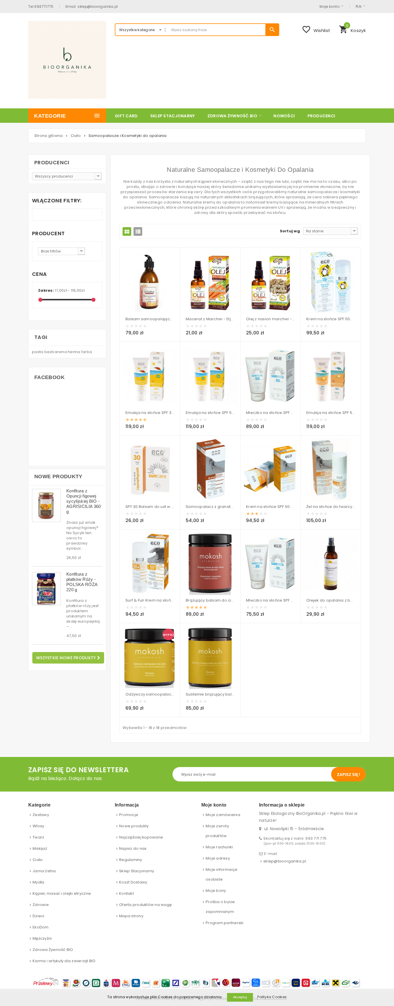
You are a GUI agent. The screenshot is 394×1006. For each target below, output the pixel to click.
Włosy (38, 826)
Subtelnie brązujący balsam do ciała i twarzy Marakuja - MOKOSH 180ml (210, 694)
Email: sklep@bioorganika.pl (91, 6)
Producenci (52, 162)
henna (74, 352)
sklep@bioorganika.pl (284, 861)
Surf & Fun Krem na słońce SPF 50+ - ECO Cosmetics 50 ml (149, 600)
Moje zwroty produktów (217, 831)
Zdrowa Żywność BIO (53, 949)
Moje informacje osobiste (221, 874)
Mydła (38, 882)
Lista (138, 231)
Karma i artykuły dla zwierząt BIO (64, 961)
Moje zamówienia (223, 814)
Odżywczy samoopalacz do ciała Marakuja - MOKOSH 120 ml (149, 694)
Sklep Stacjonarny (136, 871)
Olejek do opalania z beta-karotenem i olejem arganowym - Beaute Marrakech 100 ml (330, 600)
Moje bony (216, 890)
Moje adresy (218, 858)
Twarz (38, 837)
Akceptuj (240, 997)
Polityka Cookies (272, 996)
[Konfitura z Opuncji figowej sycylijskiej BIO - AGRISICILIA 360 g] (46, 505)
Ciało (38, 859)
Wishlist (316, 29)
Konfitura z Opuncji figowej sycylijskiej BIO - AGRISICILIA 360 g (83, 501)
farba (86, 352)
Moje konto (329, 6)
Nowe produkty (58, 476)
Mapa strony (131, 916)
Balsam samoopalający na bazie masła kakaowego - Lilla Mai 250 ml (149, 319)
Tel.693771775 (41, 6)
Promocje (128, 814)
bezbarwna (56, 352)
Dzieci (38, 916)
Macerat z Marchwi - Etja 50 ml (210, 319)
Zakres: (46, 290)
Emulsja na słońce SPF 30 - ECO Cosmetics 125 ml (149, 412)
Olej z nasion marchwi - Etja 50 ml (270, 319)
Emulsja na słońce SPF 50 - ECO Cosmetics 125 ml (210, 412)
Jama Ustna (44, 871)
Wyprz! (168, 634)
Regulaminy (130, 859)
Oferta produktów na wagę (145, 904)
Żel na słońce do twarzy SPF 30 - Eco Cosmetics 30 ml (330, 506)
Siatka (127, 231)
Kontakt (126, 893)
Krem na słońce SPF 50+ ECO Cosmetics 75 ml (270, 506)
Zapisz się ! (348, 774)
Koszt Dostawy (133, 882)
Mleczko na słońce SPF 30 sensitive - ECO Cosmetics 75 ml (270, 600)
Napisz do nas (133, 848)
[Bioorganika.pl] (67, 60)
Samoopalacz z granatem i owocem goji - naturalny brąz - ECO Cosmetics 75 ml (210, 506)
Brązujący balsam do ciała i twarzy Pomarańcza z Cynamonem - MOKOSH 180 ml (210, 600)
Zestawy (41, 814)
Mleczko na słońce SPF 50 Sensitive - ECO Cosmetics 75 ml (270, 412)
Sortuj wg (290, 231)
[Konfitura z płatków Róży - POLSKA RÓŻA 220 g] (46, 588)
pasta (38, 352)
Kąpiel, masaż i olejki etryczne (62, 893)
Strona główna (48, 135)
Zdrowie (41, 904)
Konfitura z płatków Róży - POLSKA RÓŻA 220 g (81, 582)
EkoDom (41, 927)
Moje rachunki (219, 847)
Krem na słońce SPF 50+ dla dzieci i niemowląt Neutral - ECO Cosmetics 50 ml (330, 319)
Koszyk (352, 29)
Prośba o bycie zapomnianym (220, 906)
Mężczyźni (42, 938)
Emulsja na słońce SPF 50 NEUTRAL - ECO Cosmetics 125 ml (330, 412)
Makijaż (40, 848)
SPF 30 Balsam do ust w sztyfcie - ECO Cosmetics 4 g (149, 506)
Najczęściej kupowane (141, 837)
